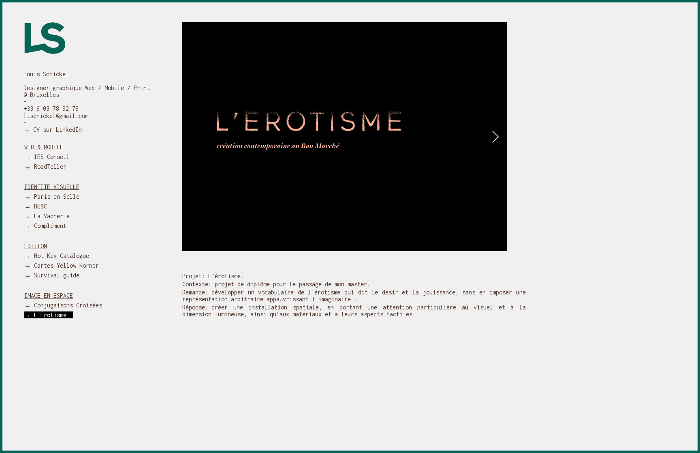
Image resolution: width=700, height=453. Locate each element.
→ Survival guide (55, 275)
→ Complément (48, 225)
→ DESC (38, 206)
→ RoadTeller (48, 166)
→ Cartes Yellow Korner (64, 265)
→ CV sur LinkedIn (52, 129)
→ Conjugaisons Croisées (66, 305)
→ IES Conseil (50, 156)
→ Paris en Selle (55, 196)
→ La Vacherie (50, 216)
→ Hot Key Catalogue (60, 255)
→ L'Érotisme (48, 314)
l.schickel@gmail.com (55, 115)
